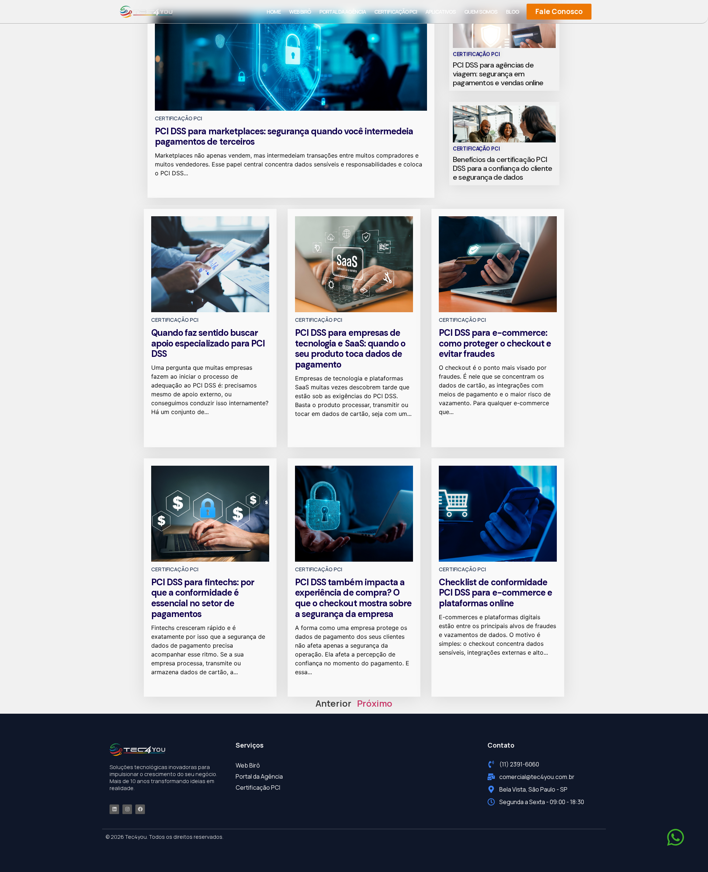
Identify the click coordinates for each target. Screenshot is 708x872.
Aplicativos (441, 11)
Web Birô (300, 11)
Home (274, 11)
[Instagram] (127, 809)
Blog (512, 11)
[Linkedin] (114, 809)
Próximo (374, 703)
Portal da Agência (342, 11)
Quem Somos (480, 11)
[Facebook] (140, 809)
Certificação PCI (395, 11)
